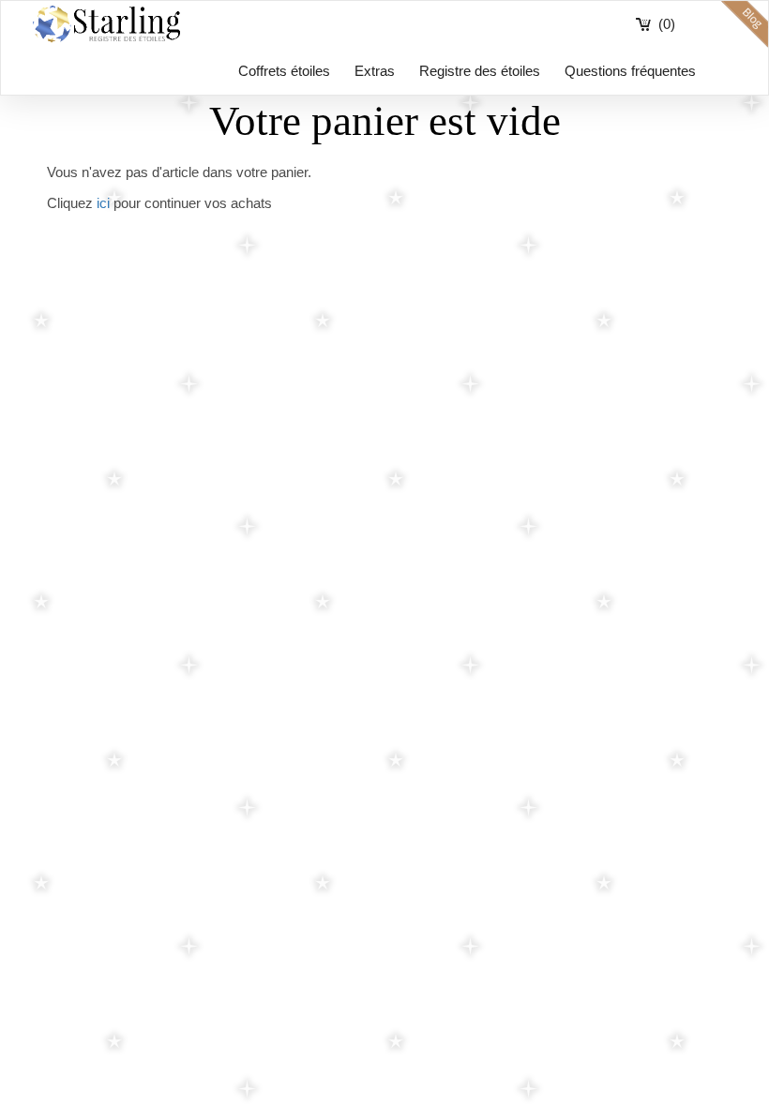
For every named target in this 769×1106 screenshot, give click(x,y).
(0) (666, 24)
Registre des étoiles (479, 71)
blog (744, 24)
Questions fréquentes (630, 71)
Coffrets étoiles (284, 71)
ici (103, 203)
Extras (374, 71)
